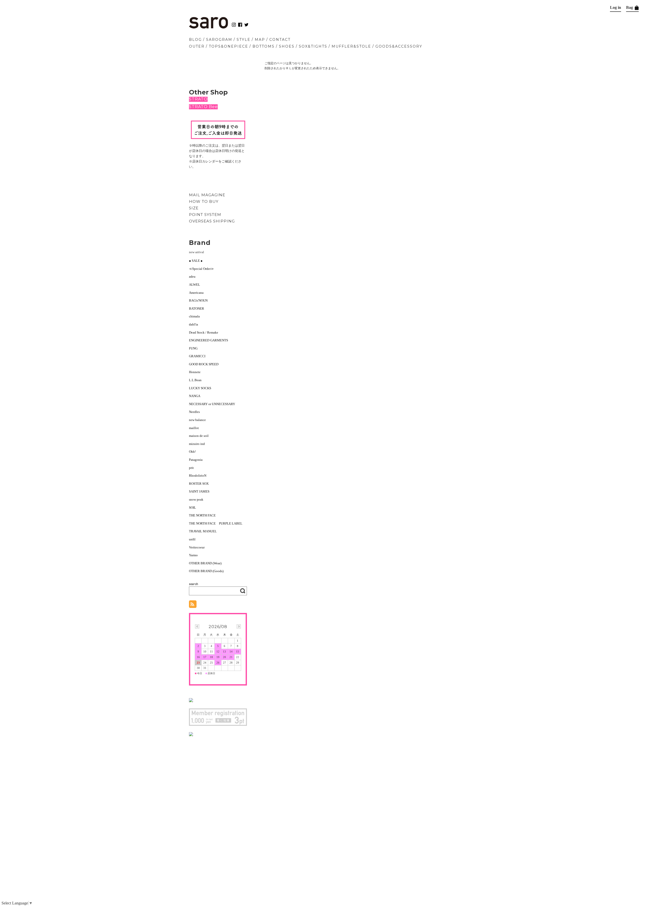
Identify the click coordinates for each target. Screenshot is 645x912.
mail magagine (207, 194)
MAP (260, 39)
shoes (287, 46)
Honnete (195, 372)
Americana (196, 293)
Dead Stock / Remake (203, 332)
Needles (194, 412)
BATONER (196, 308)
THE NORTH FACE (202, 515)
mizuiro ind (197, 444)
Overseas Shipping (212, 221)
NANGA (194, 396)
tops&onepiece (228, 46)
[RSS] (193, 605)
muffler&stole (351, 46)
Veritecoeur (197, 547)
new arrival (196, 252)
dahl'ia (193, 324)
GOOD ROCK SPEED (203, 364)
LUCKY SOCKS (200, 388)
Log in (615, 7)
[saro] (208, 27)
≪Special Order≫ (201, 269)
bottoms (263, 46)
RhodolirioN (197, 475)
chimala (194, 316)
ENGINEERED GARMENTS (210, 340)
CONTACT (280, 39)
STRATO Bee (203, 106)
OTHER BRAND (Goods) (206, 571)
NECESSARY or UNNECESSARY (212, 404)
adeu (192, 276)
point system (205, 214)
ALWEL (194, 284)
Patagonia (196, 460)
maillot (194, 428)
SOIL (192, 507)
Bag (630, 7)
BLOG (195, 39)
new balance (197, 420)
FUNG (195, 348)
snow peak (196, 499)
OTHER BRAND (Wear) (205, 563)
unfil (192, 539)
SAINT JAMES (199, 491)
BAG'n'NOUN (198, 300)
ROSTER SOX (199, 483)
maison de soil (199, 436)
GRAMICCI (197, 356)
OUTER (197, 46)
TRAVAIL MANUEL (203, 531)
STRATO (198, 99)
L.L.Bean (195, 380)
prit (191, 468)
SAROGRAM (219, 39)
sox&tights (313, 46)
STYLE (243, 39)
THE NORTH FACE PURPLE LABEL (215, 523)
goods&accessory (398, 46)
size (194, 208)
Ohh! (192, 451)
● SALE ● (196, 261)
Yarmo (193, 555)
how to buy (203, 201)
